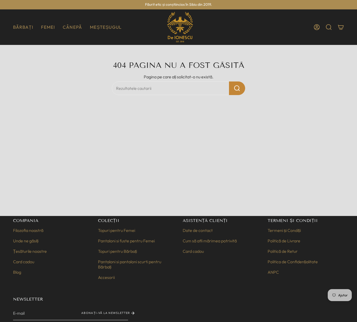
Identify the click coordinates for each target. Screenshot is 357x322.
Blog (17, 272)
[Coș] (341, 27)
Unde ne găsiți (25, 240)
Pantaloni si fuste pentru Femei (126, 240)
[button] (23, 27)
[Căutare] (237, 88)
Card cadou (23, 261)
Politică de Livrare (284, 240)
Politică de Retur (283, 251)
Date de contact (198, 230)
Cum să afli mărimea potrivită (210, 240)
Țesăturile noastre (30, 251)
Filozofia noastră (28, 230)
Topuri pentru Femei (116, 230)
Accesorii (106, 277)
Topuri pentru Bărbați (117, 251)
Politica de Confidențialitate (293, 261)
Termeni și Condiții (284, 230)
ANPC (273, 272)
